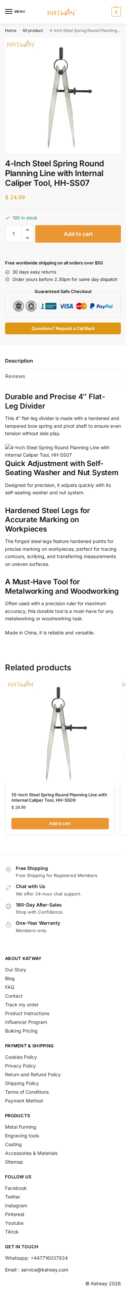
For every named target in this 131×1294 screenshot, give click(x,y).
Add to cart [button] (60, 823)
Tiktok (12, 1232)
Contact (14, 996)
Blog (10, 978)
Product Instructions (27, 1013)
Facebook (16, 1188)
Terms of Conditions (27, 1092)
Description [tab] (19, 361)
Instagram (16, 1205)
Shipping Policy (22, 1083)
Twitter (12, 1197)
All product (33, 30)
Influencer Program (26, 1022)
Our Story (15, 969)
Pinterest (15, 1214)
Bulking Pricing (21, 1031)
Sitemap (14, 1162)
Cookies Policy (21, 1057)
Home (10, 30)
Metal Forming (20, 1127)
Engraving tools (22, 1135)
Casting (13, 1144)
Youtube (14, 1223)
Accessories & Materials (31, 1153)
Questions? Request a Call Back (63, 328)
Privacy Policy (20, 1066)
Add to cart (78, 234)
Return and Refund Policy (33, 1074)
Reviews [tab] (15, 376)
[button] (115, 11)
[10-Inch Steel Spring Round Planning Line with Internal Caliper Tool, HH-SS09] (60, 732)
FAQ (9, 987)
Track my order (22, 1004)
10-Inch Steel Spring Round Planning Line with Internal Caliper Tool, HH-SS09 (59, 797)
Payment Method (24, 1100)
